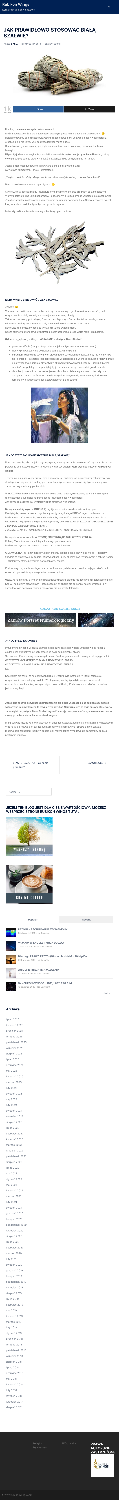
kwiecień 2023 (14, 1139)
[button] (109, 7)
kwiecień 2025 (14, 1076)
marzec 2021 (13, 1196)
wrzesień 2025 (14, 1048)
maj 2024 (11, 1099)
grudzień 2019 (14, 1270)
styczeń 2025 (14, 1093)
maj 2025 (11, 1070)
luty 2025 (11, 1087)
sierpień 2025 (14, 1053)
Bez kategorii (53, 44)
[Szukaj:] (29, 791)
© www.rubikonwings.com (16, 1494)
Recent (86, 919)
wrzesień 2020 (14, 1230)
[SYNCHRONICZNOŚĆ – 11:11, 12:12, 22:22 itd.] (11, 986)
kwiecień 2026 (14, 1025)
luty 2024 (11, 1104)
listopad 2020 (14, 1219)
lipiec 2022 (12, 1167)
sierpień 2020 (14, 1236)
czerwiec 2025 (15, 1065)
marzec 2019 (13, 1321)
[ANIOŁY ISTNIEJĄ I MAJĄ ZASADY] (11, 973)
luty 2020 (11, 1259)
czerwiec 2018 (14, 1373)
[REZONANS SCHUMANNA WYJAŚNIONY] (11, 932)
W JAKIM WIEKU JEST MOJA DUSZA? (41, 942)
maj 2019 (11, 1310)
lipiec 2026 (12, 1019)
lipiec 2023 (12, 1127)
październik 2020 (16, 1224)
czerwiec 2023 (15, 1133)
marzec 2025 (14, 1082)
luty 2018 (11, 1390)
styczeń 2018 (14, 1395)
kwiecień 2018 (14, 1384)
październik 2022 (16, 1156)
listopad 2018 (14, 1344)
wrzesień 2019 (14, 1287)
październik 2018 (16, 1350)
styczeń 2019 (14, 1333)
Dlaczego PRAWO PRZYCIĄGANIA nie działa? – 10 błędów (52, 956)
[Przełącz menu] (115, 7)
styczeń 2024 (14, 1110)
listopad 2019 (14, 1276)
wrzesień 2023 (14, 1116)
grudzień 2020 (14, 1213)
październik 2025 (16, 1042)
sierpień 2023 (14, 1122)
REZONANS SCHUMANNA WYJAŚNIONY (43, 929)
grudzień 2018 (14, 1338)
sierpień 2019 (14, 1293)
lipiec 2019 (12, 1298)
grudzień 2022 (14, 1150)
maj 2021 (11, 1184)
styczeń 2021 (14, 1207)
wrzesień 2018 (14, 1356)
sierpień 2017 (14, 1407)
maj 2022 (11, 1173)
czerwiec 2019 (14, 1304)
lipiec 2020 (12, 1241)
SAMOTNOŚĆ (96, 762)
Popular (32, 919)
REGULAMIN (69, 1443)
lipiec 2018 (12, 1367)
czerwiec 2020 (15, 1247)
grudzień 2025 (14, 1030)
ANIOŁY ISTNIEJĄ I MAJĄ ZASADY (39, 969)
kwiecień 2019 (14, 1316)
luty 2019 (11, 1327)
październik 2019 (16, 1281)
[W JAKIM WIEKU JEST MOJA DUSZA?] (11, 946)
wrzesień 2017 (14, 1401)
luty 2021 (11, 1201)
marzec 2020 (14, 1253)
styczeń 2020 (14, 1264)
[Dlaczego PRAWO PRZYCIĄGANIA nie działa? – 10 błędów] (11, 959)
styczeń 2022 (14, 1179)
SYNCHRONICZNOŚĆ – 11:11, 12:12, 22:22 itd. (45, 983)
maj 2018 (11, 1378)
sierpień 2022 (14, 1162)
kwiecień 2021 (14, 1190)
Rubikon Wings (15, 4)
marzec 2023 (14, 1144)
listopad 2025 (14, 1036)
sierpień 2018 (14, 1361)
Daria (14, 44)
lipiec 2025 (12, 1059)
